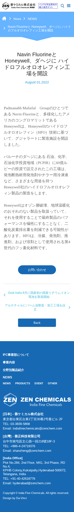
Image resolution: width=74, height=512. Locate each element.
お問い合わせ (37, 269)
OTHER (52, 383)
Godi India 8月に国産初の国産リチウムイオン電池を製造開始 (39, 294)
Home (4, 18)
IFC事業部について (16, 354)
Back (37, 322)
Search (62, 6)
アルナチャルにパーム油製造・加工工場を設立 (35, 307)
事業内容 (9, 362)
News (17, 19)
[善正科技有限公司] (37, 400)
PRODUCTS (22, 383)
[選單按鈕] (68, 5)
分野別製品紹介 (13, 370)
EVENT (39, 383)
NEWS (32, 19)
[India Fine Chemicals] (30, 6)
